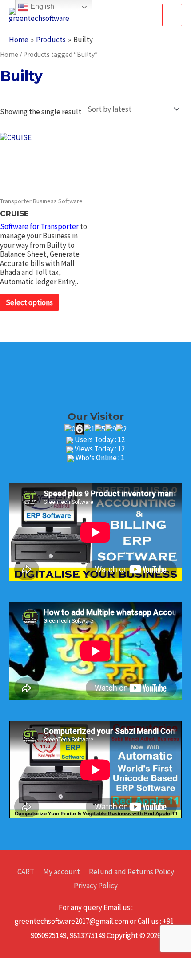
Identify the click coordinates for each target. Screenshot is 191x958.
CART (25, 872)
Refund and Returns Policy (131, 872)
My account (61, 872)
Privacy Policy (96, 885)
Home (9, 54)
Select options (29, 302)
